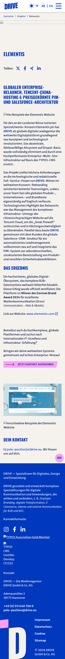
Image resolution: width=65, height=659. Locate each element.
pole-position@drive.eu (19, 610)
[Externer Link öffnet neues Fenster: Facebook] (14, 529)
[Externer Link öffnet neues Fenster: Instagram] (6, 529)
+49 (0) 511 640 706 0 (18, 606)
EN (51, 6)
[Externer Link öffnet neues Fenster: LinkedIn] (23, 529)
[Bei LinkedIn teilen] (38, 68)
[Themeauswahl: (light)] (34, 6)
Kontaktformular (14, 519)
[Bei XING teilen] (31, 68)
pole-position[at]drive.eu (24, 449)
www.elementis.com (40, 313)
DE (43, 6)
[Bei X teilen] (18, 68)
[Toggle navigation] (59, 6)
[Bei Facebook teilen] (24, 68)
